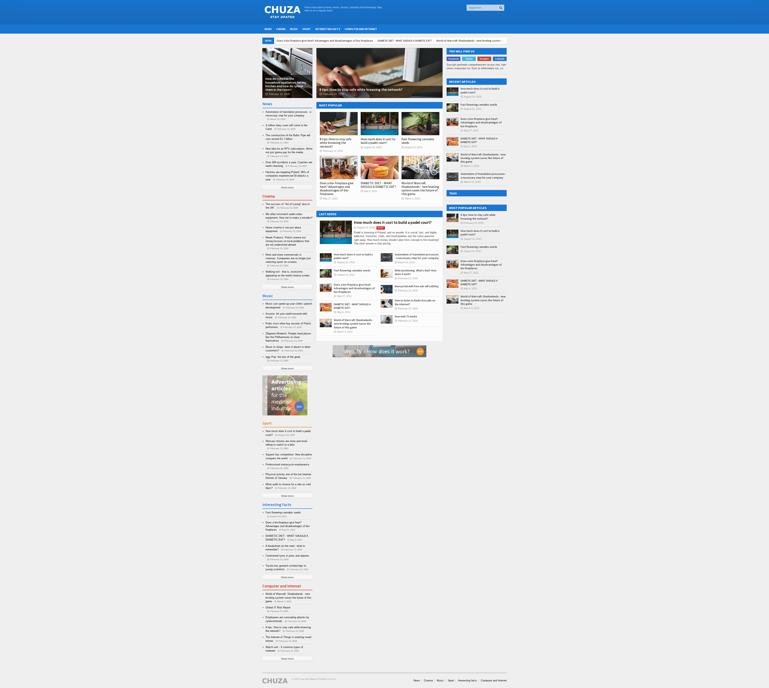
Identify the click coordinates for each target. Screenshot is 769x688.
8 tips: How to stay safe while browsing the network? (335, 142)
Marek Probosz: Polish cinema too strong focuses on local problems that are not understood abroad (287, 241)
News (268, 29)
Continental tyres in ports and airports (287, 555)
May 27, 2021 (329, 198)
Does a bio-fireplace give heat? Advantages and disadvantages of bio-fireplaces (324, 40)
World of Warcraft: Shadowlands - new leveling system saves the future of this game (486, 40)
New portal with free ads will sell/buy (417, 286)
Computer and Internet (361, 29)
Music (294, 29)
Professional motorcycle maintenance (287, 464)
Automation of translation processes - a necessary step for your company (417, 256)
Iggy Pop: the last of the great (283, 356)
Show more (287, 187)
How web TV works (406, 316)
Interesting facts (327, 29)
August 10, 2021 (412, 147)
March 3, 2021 (411, 198)
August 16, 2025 (371, 147)
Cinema (281, 29)
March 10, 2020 (405, 262)
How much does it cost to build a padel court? (378, 141)
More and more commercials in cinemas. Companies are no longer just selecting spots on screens (288, 258)
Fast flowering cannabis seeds (418, 141)
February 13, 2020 (331, 151)
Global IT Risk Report (278, 607)
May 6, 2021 (369, 191)
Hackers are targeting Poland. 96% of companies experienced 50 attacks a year (287, 176)
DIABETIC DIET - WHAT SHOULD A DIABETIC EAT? (404, 40)
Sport (306, 29)
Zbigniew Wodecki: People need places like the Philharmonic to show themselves (288, 337)
